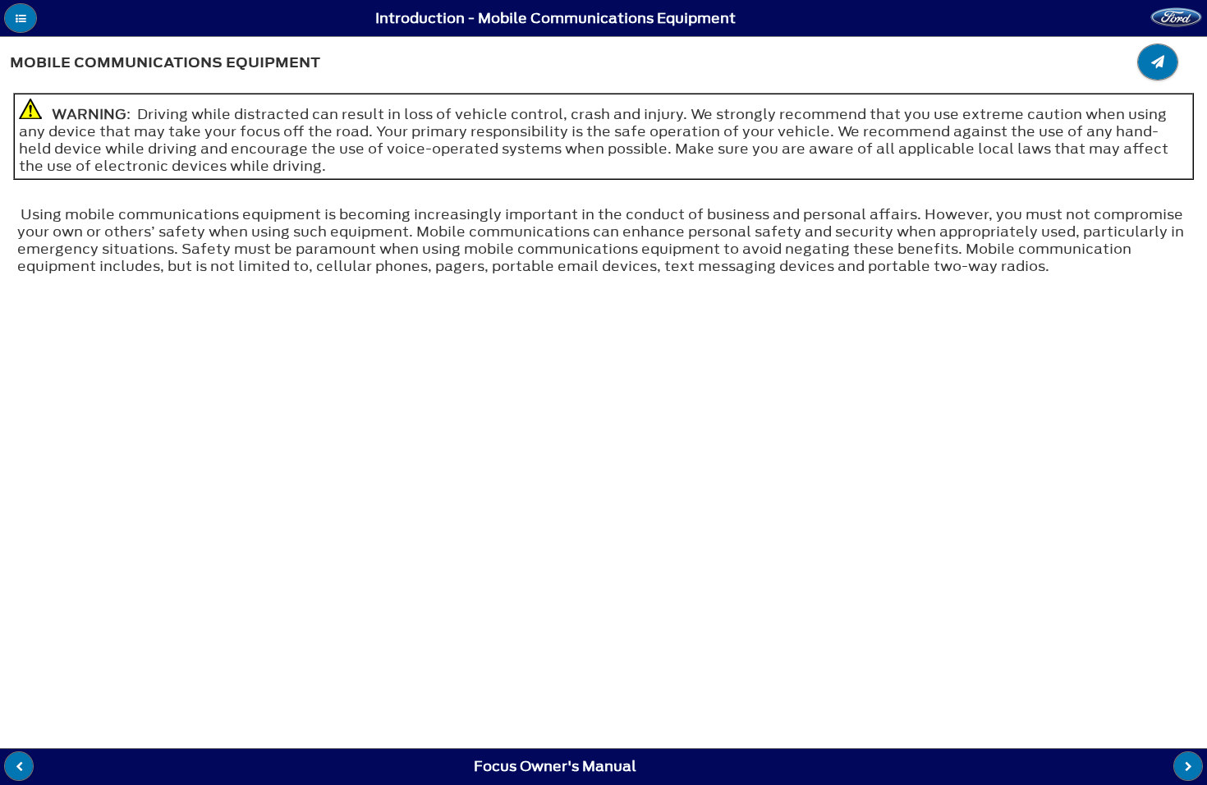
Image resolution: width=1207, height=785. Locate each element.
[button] (20, 18)
